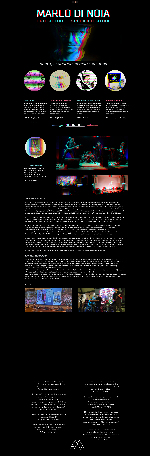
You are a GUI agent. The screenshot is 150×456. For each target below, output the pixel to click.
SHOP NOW (34, 122)
